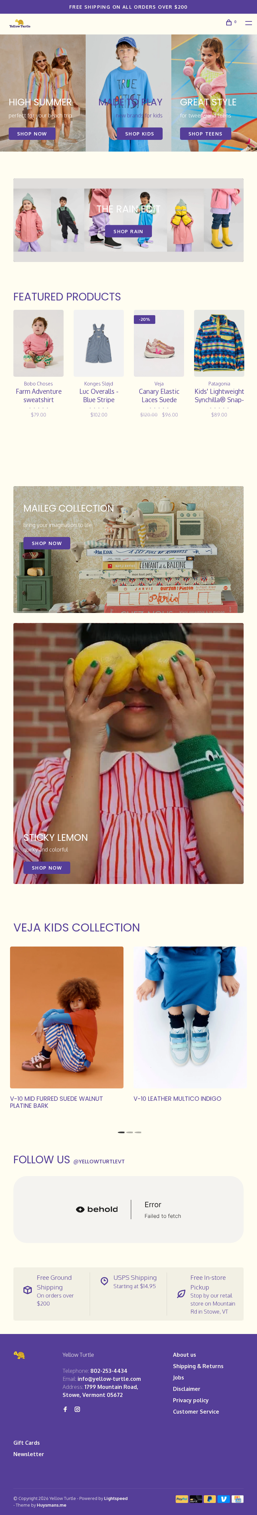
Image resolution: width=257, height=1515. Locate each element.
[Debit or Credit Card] (196, 1501)
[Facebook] (65, 1409)
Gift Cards (26, 1442)
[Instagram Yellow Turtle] (77, 1409)
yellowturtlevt (99, 1161)
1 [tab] (120, 1130)
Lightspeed (116, 1498)
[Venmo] (224, 1501)
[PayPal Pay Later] (210, 1501)
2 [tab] (128, 1130)
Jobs (178, 1377)
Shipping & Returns (198, 1366)
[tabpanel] (43, 93)
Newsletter (28, 1454)
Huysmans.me (51, 1505)
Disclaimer (186, 1389)
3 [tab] (137, 1130)
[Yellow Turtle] (19, 1355)
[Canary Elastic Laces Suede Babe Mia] (159, 343)
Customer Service (196, 1411)
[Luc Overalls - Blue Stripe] (99, 343)
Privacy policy (191, 1400)
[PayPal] (182, 1501)
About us (184, 1354)
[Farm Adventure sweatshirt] (38, 343)
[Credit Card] (238, 1501)
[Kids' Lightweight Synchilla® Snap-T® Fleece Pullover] (219, 343)
